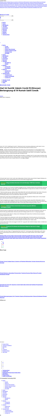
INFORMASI (5, 56)
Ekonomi (4, 60)
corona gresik (10, 235)
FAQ (3, 348)
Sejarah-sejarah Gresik (10, 50)
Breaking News (5, 350)
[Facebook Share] (2, 241)
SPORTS (4, 69)
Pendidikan (8, 68)
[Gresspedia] (12, 13)
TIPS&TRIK (7, 66)
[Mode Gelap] (0, 17)
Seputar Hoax (8, 52)
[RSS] (2, 368)
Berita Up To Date (4, 14)
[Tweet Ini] (3, 243)
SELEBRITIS (8, 62)
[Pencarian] (0, 18)
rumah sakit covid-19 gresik (14, 236)
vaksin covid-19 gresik (35, 238)
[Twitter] (2, 362)
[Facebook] (2, 361)
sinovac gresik (25, 238)
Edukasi (4, 65)
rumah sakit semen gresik (15, 238)
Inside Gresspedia (9, 76)
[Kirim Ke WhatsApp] (2, 247)
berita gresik (3, 235)
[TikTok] (2, 366)
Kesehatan (5, 58)
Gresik (6, 46)
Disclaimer (5, 373)
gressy (1, 96)
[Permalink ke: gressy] (1, 94)
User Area (4, 352)
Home (4, 54)
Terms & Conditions (7, 345)
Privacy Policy (5, 344)
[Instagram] (2, 364)
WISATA (7, 47)
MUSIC (6, 64)
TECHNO (4, 57)
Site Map (4, 346)
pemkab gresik (4, 236)
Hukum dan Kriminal (10, 49)
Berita (4, 45)
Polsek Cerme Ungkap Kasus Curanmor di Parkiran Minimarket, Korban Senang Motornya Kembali (22, 2)
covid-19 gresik (17, 235)
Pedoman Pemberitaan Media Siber (11, 372)
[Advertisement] (23, 168)
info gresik (27, 235)
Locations (4, 349)
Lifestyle (4, 61)
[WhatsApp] (2, 365)
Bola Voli (7, 72)
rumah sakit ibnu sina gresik (29, 236)
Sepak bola (8, 70)
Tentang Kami (5, 73)
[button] (12, 16)
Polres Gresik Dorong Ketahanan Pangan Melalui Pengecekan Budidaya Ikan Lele (23, 7)
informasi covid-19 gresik (36, 235)
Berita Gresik (3, 85)
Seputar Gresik (6, 80)
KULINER (7, 53)
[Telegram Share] (2, 246)
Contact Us (8, 77)
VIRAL (4, 82)
